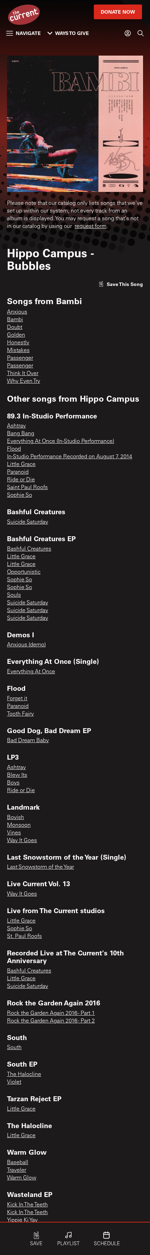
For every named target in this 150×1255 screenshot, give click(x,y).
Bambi (15, 320)
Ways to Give (72, 33)
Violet (14, 1082)
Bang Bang (20, 434)
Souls (14, 595)
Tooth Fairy (20, 714)
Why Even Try (23, 381)
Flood (14, 449)
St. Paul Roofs (24, 936)
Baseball (17, 1163)
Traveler (16, 1170)
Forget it (17, 699)
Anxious (17, 312)
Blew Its (17, 775)
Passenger (20, 358)
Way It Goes (22, 841)
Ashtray (16, 426)
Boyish (15, 817)
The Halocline (24, 1074)
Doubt (14, 327)
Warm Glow (21, 1178)
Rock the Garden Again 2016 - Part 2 (51, 1021)
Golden (16, 335)
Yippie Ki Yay (22, 1220)
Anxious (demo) (26, 645)
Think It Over (22, 373)
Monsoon (19, 825)
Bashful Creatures (29, 549)
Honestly (18, 343)
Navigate (28, 33)
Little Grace (21, 464)
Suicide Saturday (27, 522)
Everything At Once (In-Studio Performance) (60, 441)
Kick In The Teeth (27, 1205)
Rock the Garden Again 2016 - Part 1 (51, 1013)
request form (90, 226)
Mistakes (18, 350)
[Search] (141, 33)
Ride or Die (21, 480)
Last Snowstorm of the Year (40, 867)
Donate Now (118, 11)
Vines (14, 833)
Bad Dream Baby (28, 741)
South (14, 1047)
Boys (13, 783)
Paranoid (18, 472)
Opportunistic (23, 572)
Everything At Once (31, 672)
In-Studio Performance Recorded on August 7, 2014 (69, 457)
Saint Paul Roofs (27, 487)
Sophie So (19, 495)
